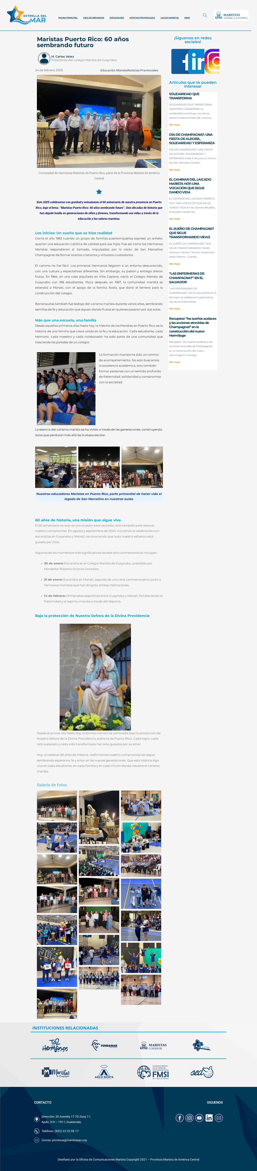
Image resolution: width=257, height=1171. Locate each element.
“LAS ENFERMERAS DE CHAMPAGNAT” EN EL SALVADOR (186, 278)
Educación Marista (113, 70)
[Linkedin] (209, 1118)
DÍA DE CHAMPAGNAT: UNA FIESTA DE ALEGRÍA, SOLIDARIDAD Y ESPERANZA (192, 139)
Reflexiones (117, 17)
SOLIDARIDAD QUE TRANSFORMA (184, 96)
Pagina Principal (68, 17)
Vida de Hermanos (93, 17)
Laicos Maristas (169, 17)
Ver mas (174, 124)
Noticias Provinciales (142, 17)
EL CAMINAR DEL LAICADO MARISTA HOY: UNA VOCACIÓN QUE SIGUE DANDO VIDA (190, 185)
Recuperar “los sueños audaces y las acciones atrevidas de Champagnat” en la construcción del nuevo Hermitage (192, 327)
